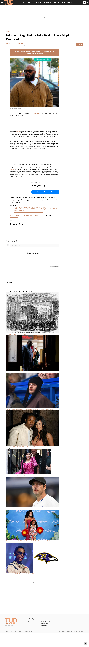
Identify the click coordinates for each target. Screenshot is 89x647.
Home (23, 2)
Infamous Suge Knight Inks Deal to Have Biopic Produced (24, 215)
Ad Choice (58, 621)
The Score (56, 2)
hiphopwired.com (14, 217)
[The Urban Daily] (11, 623)
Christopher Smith (10, 45)
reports (18, 131)
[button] (44, 30)
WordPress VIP (68, 631)
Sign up (57, 241)
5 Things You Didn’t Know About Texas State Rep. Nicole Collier (29, 207)
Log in (54, 241)
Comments (70, 45)
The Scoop (30, 2)
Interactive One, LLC (18, 631)
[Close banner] (58, 49)
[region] (32, 254)
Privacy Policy (71, 619)
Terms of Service (59, 619)
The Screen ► (47, 2)
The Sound (38, 2)
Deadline (12, 169)
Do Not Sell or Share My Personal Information (46, 623)
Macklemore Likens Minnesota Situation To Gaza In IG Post (28, 212)
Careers (43, 619)
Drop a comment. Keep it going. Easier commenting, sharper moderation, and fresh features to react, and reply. (35, 52)
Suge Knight (37, 113)
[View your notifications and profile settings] (84, 2)
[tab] (9, 250)
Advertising (31, 619)
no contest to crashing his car (43, 144)
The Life (63, 2)
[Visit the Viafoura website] (56, 266)
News (8, 31)
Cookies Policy (32, 621)
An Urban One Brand (79, 631)
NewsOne (69, 2)
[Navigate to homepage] (8, 2)
